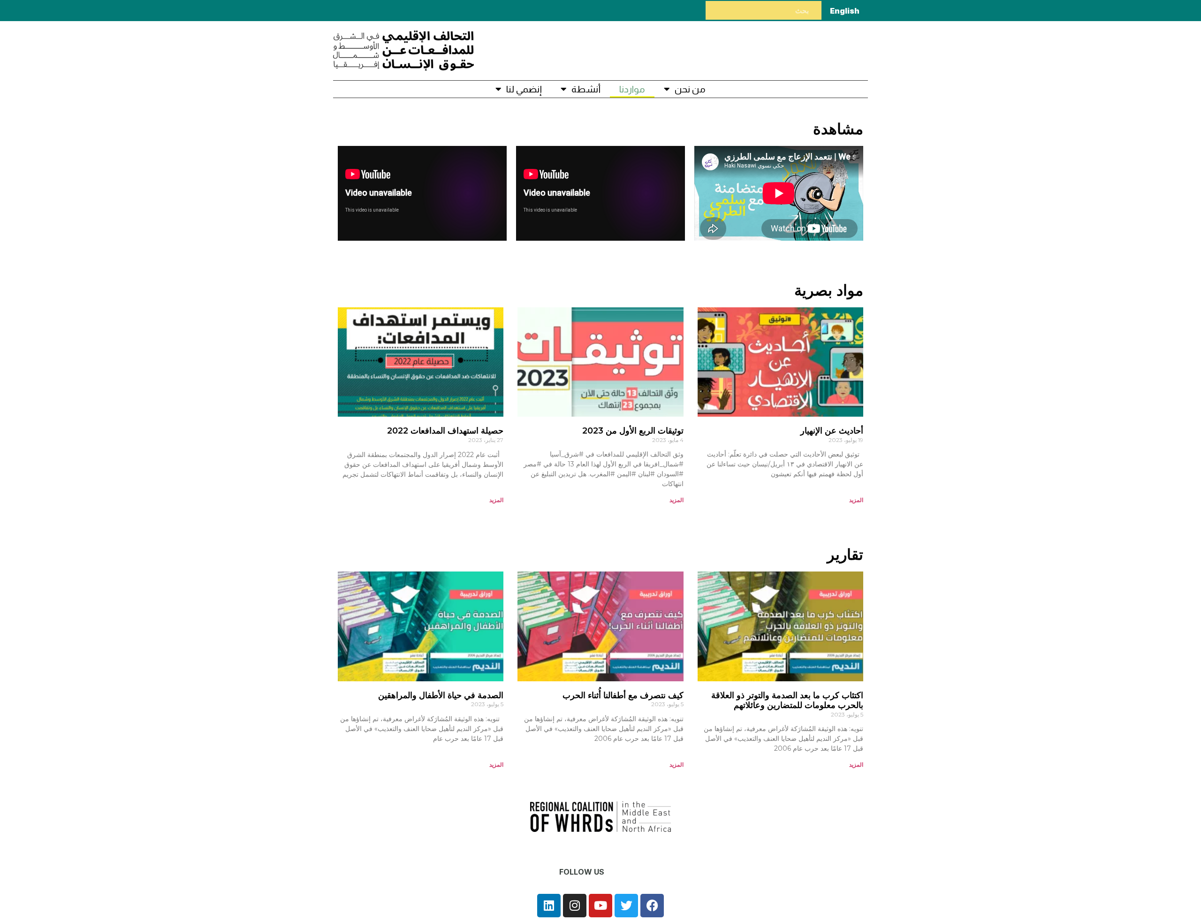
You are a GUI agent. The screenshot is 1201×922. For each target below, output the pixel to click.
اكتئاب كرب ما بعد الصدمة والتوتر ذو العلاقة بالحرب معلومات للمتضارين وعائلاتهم (787, 700)
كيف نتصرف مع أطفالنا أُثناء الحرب (623, 695)
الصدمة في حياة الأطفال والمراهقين (440, 695)
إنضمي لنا (524, 89)
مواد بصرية (828, 290)
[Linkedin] (549, 905)
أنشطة (585, 89)
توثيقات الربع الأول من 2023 (633, 431)
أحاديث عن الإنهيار (831, 431)
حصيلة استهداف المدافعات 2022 (445, 431)
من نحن (690, 89)
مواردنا (632, 89)
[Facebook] (652, 905)
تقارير (845, 554)
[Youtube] (600, 905)
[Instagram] (574, 905)
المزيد (856, 499)
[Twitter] (626, 905)
